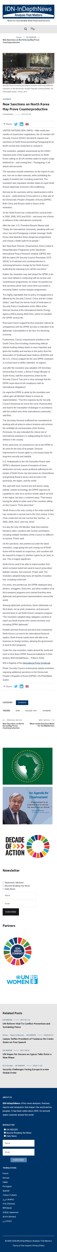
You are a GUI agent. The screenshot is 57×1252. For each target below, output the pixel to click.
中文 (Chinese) (9, 1204)
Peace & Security (17, 1035)
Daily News (10, 889)
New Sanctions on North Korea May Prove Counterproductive (13, 724)
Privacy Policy (38, 1246)
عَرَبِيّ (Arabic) (8, 1199)
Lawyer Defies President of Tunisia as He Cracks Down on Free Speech (28, 1040)
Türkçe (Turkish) (10, 1195)
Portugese (7, 1186)
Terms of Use (18, 1246)
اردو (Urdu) (7, 1221)
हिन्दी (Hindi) (7, 1208)
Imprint (28, 1246)
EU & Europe (8, 1066)
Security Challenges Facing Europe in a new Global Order (26, 1071)
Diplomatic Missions (14, 882)
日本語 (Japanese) (10, 1212)
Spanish (6, 1191)
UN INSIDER (7, 99)
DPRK (18, 711)
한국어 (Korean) (9, 1217)
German (6, 1178)
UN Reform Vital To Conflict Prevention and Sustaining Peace (26, 1025)
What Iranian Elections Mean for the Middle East (42, 723)
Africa (5, 1035)
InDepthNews (8, 114)
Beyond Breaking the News (17, 886)
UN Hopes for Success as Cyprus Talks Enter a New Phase (27, 1056)
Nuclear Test (31, 711)
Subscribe (10, 912)
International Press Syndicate (36, 663)
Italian (5, 1182)
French (5, 1173)
